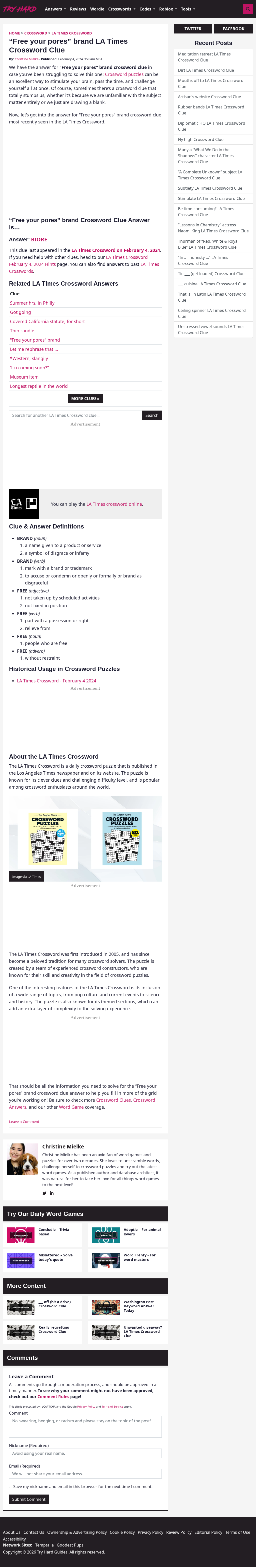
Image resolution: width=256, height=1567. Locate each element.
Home (14, 33)
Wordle (97, 9)
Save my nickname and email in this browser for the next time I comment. (82, 1486)
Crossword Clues (113, 1100)
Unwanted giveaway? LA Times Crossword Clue (143, 1331)
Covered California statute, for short (47, 321)
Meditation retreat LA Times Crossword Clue (204, 57)
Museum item (24, 377)
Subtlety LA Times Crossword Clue (210, 188)
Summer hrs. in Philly (32, 303)
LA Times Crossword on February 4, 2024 (116, 250)
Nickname (29, 1445)
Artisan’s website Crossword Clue (209, 96)
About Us (11, 1532)
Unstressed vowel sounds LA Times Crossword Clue (211, 329)
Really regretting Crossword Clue (53, 1329)
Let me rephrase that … (34, 349)
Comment (18, 1413)
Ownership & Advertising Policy (77, 1532)
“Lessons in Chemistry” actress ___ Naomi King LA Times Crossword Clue (213, 228)
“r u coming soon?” (29, 368)
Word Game (71, 1107)
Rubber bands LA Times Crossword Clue (211, 110)
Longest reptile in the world (39, 386)
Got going (20, 312)
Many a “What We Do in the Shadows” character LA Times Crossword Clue (206, 155)
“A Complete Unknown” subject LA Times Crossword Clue (210, 175)
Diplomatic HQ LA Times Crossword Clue (211, 126)
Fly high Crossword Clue (201, 139)
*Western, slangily (29, 358)
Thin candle (22, 331)
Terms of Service (112, 1406)
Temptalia (44, 1545)
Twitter (193, 28)
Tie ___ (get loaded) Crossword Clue (211, 273)
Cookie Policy (122, 1532)
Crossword (35, 33)
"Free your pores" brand (35, 340)
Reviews (78, 9)
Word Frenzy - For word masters (140, 1257)
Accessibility (14, 1539)
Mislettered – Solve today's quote (55, 1257)
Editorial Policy (208, 1532)
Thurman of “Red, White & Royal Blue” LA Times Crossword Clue (208, 244)
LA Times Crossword (72, 33)
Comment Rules (53, 1396)
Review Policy (179, 1532)
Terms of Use (237, 1532)
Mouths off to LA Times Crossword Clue (211, 83)
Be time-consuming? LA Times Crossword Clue (206, 211)
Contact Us (34, 1532)
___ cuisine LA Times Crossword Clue (212, 284)
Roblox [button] (166, 9)
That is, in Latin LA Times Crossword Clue (212, 297)
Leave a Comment (24, 1121)
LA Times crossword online (114, 504)
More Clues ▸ (85, 398)
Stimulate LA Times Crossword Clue (211, 198)
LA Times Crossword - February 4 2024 (56, 681)
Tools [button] (186, 9)
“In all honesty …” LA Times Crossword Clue (203, 260)
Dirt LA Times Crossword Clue (206, 70)
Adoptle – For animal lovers (142, 1231)
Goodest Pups (70, 1545)
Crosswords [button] (120, 9)
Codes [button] (146, 9)
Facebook (233, 28)
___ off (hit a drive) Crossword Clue (54, 1303)
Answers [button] (54, 9)
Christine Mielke (26, 59)
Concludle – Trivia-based (54, 1231)
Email (24, 1466)
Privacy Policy (86, 1406)
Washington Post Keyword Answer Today (139, 1306)
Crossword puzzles (124, 74)
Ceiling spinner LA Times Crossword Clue (212, 313)
